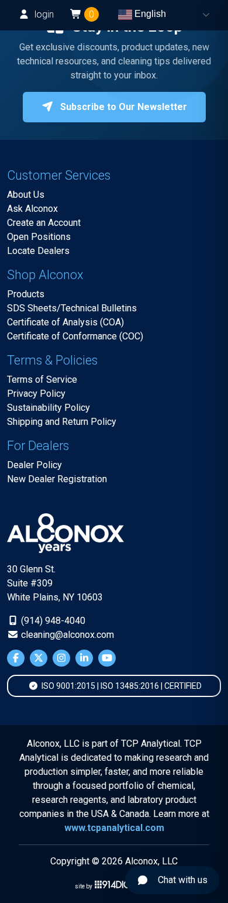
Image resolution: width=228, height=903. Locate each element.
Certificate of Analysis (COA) (65, 322)
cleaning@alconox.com (66, 634)
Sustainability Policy (48, 407)
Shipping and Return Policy (61, 421)
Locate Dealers (38, 250)
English (149, 14)
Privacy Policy (36, 393)
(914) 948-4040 (52, 620)
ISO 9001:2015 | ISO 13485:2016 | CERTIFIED (121, 686)
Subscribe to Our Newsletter (122, 106)
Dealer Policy (34, 465)
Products (25, 294)
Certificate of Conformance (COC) (75, 336)
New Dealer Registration (57, 479)
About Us (25, 194)
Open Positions (39, 236)
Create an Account (44, 222)
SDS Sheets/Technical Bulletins (72, 308)
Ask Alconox (32, 208)
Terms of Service (42, 379)
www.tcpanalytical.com (114, 827)
